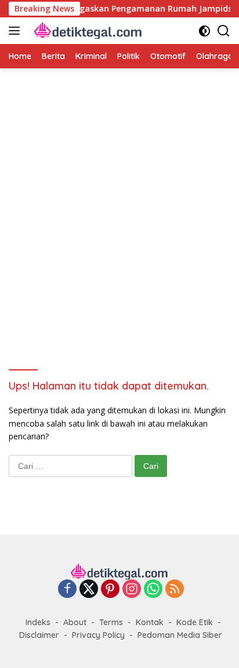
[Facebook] (67, 589)
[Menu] (16, 31)
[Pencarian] (223, 31)
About (74, 622)
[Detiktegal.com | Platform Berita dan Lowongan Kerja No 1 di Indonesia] (86, 31)
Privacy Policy (98, 635)
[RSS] (174, 589)
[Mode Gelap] (204, 31)
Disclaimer (39, 635)
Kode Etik (194, 622)
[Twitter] (88, 589)
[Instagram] (131, 589)
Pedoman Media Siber (179, 635)
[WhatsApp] (153, 589)
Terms (111, 622)
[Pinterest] (110, 589)
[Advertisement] (119, 210)
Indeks (38, 622)
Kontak (150, 622)
